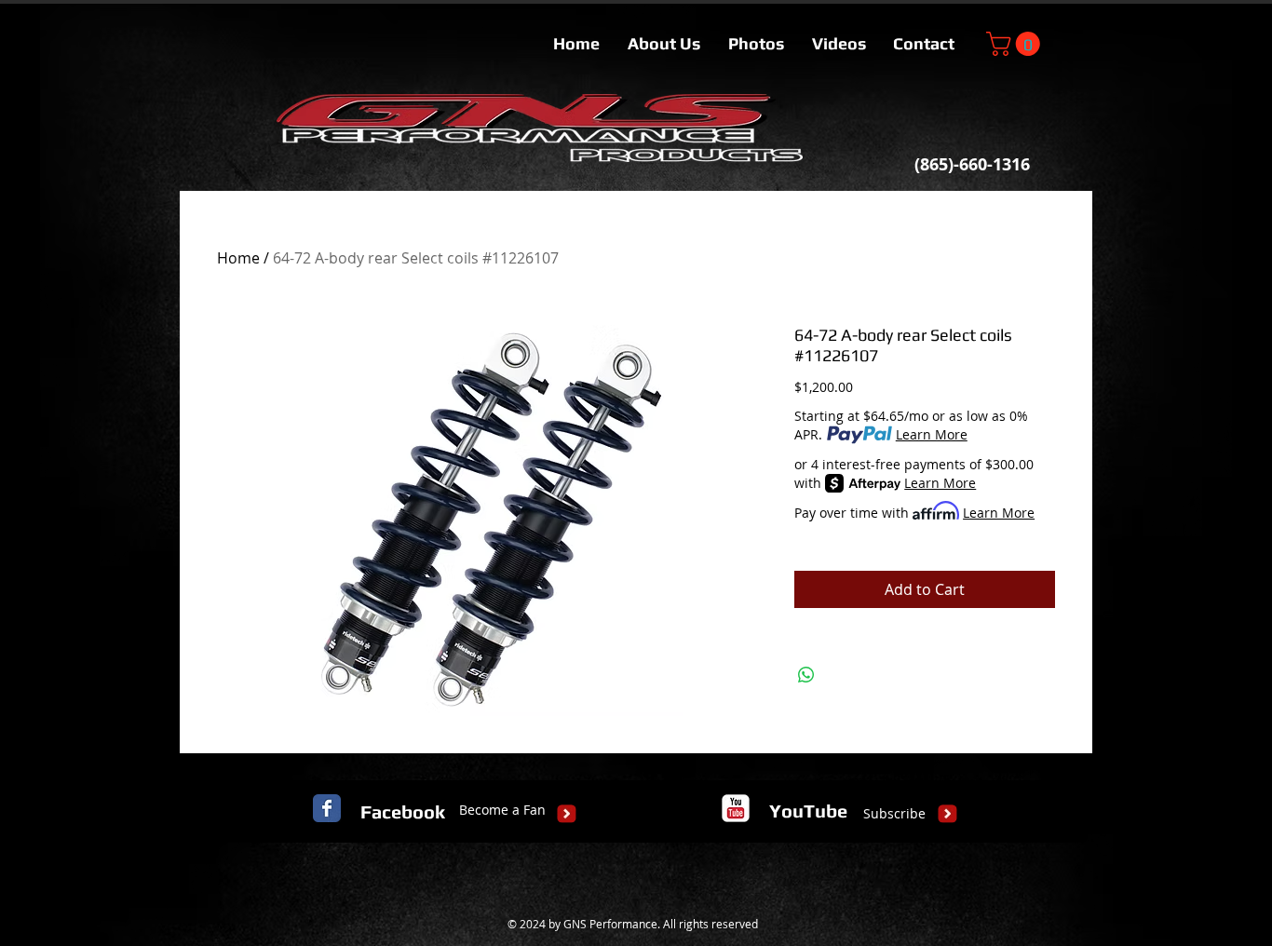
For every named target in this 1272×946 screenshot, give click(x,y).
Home (238, 258)
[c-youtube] (736, 808)
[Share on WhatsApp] (806, 675)
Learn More (932, 434)
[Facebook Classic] (327, 808)
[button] (1016, 44)
